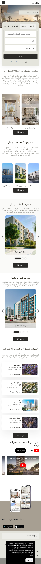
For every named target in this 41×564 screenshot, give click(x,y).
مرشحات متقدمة (19, 62)
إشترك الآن (20, 450)
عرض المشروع (16, 374)
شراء (14, 26)
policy (31, 555)
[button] (25, 258)
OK (31, 560)
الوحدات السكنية (26, 26)
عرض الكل (20, 132)
